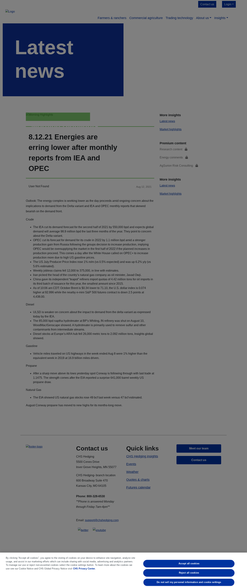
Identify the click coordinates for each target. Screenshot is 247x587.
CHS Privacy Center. (84, 568)
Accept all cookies (188, 563)
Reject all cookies (189, 573)
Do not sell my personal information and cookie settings (189, 582)
